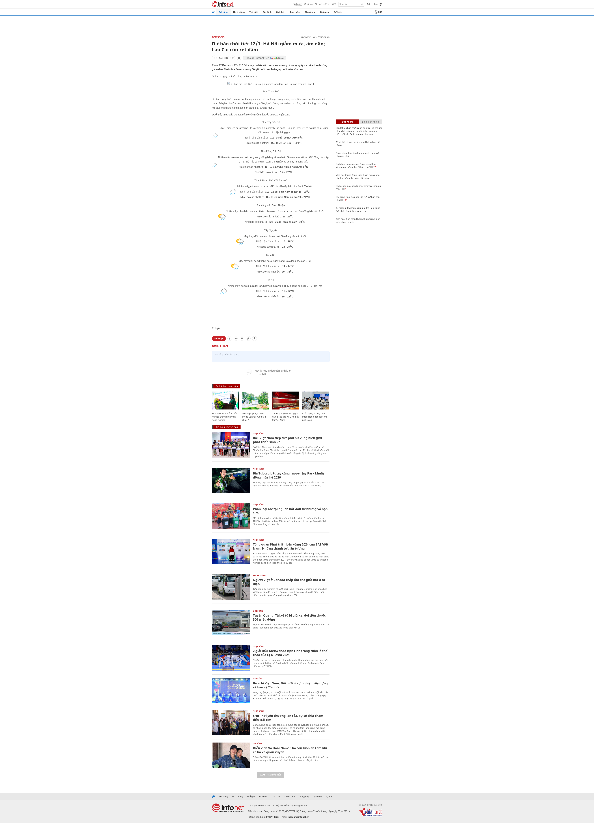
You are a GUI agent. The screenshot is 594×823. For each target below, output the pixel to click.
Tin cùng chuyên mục (227, 426)
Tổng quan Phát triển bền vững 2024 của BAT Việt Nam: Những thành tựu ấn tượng (290, 546)
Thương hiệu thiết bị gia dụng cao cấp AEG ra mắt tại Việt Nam (285, 416)
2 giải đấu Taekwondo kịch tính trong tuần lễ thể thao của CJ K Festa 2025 (290, 653)
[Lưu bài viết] (239, 58)
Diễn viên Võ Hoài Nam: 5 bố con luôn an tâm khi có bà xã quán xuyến (290, 750)
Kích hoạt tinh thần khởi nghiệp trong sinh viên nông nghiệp (224, 416)
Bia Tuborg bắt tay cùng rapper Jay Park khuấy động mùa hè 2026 (289, 475)
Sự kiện (338, 12)
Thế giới (253, 12)
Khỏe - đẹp (294, 12)
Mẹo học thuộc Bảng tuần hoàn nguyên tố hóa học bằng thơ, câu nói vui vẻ (357, 176)
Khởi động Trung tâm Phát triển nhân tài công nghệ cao (314, 416)
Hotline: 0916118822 (327, 4)
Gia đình (267, 12)
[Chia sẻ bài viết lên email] (226, 58)
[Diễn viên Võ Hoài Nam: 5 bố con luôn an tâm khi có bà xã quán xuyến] (231, 755)
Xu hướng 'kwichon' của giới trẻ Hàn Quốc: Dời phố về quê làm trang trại (358, 209)
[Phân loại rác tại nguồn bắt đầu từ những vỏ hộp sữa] (231, 516)
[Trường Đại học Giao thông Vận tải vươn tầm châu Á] (255, 401)
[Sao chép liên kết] (232, 58)
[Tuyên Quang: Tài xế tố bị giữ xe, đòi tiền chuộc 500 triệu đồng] (231, 622)
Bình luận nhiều (370, 121)
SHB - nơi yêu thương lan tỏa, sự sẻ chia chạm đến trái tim (288, 718)
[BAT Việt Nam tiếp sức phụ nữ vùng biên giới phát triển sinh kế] (231, 445)
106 (345, 200)
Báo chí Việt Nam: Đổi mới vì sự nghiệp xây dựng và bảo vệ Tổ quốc (290, 685)
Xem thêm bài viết (270, 774)
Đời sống (223, 12)
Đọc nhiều (347, 121)
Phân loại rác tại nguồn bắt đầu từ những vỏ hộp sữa (290, 511)
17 (374, 167)
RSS (380, 12)
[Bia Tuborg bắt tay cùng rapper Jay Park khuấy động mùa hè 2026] (231, 480)
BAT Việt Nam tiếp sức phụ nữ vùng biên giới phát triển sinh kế (287, 440)
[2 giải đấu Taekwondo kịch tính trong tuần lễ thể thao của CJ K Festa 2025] (231, 658)
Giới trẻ (280, 12)
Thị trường (239, 12)
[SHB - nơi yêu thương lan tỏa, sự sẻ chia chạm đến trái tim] (231, 722)
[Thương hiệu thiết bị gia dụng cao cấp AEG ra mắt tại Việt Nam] (285, 401)
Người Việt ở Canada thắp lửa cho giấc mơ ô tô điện (289, 582)
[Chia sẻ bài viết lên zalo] (220, 58)
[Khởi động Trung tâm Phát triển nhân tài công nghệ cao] (315, 401)
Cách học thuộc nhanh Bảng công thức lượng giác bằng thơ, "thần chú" (356, 165)
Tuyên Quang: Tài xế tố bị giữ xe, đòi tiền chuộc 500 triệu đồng (289, 617)
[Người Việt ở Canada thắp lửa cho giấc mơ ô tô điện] (231, 587)
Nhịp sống (258, 433)
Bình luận (218, 338)
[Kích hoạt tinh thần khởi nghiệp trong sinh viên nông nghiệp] (225, 401)
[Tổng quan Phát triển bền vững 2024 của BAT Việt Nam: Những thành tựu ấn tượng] (231, 551)
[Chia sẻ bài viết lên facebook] (214, 58)
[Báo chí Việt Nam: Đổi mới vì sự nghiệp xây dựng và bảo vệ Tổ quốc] (231, 690)
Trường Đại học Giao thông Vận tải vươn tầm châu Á (254, 416)
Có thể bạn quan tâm (227, 386)
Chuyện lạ (310, 12)
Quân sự (324, 12)
